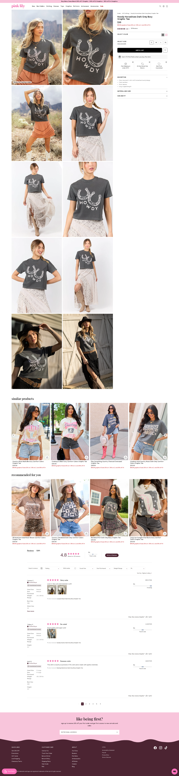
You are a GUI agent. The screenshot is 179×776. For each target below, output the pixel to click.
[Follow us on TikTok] (165, 747)
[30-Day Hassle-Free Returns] (149, 62)
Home (119, 13)
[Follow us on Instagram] (160, 747)
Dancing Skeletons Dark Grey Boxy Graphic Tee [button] (70, 668)
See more (30, 611)
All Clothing (125, 13)
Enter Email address (69, 732)
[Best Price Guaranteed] (166, 62)
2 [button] (85, 704)
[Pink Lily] (18, 6)
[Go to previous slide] (13, 435)
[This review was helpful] (146, 617)
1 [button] (82, 704)
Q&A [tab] (38, 550)
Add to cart (140, 50)
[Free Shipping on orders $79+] (133, 62)
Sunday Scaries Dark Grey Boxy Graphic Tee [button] (69, 642)
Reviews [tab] (30, 550)
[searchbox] (33, 568)
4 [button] (93, 704)
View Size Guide (121, 43)
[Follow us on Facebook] (155, 747)
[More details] (47, 457)
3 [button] (89, 704)
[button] (51, 589)
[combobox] (52, 568)
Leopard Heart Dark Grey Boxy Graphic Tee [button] (69, 599)
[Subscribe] (117, 732)
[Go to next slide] (165, 435)
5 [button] (96, 704)
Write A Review (112, 555)
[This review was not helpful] (149, 617)
